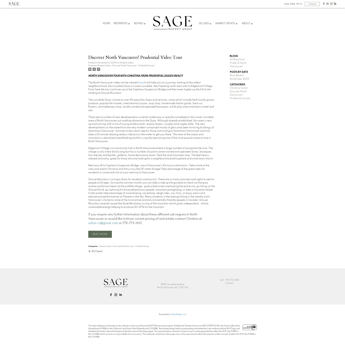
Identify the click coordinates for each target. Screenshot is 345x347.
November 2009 (239, 79)
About (246, 23)
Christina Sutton (104, 66)
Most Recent (237, 75)
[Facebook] (324, 4)
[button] (111, 294)
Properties (120, 23)
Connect (312, 3)
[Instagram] (331, 4)
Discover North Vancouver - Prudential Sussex (133, 66)
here (141, 82)
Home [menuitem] (106, 23)
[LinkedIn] (327, 4)
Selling (204, 23)
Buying (138, 23)
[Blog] (335, 4)
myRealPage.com (178, 314)
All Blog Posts (237, 59)
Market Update (225, 23)
